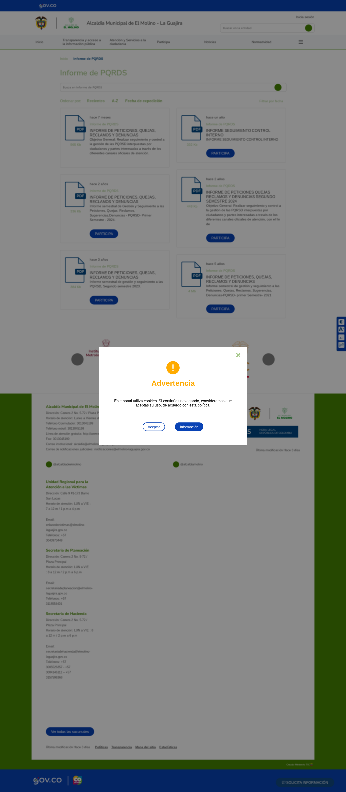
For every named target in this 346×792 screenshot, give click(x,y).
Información (189, 427)
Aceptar (154, 427)
